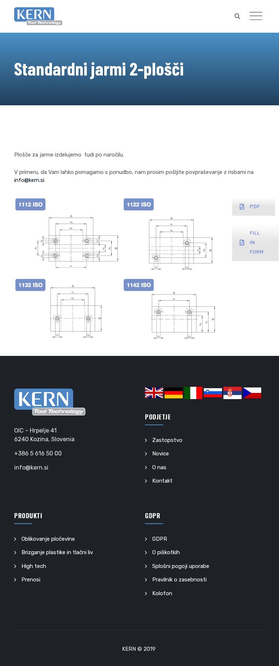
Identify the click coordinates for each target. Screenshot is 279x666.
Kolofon (162, 593)
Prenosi (30, 579)
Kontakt (162, 481)
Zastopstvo (167, 440)
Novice (160, 453)
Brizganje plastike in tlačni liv (57, 552)
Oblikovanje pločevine (48, 539)
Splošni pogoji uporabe (180, 566)
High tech (33, 566)
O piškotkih (166, 552)
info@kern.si (29, 180)
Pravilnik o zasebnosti (179, 579)
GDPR (159, 539)
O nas (159, 467)
